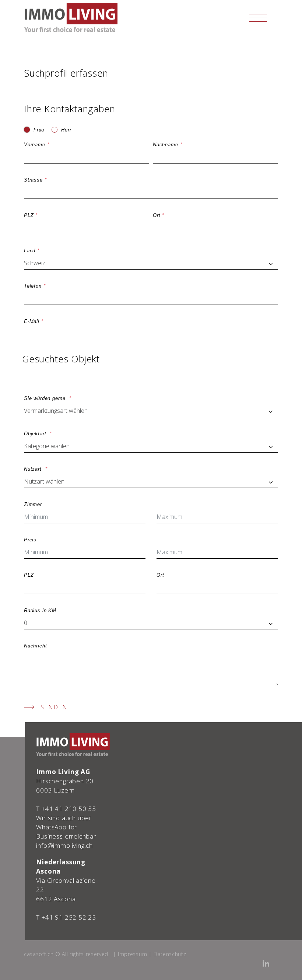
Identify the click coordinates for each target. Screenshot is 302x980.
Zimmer (33, 504)
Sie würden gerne (45, 398)
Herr (66, 130)
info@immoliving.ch (64, 845)
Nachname (165, 144)
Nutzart (33, 469)
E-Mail (31, 321)
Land (29, 250)
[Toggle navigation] (258, 17)
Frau (39, 130)
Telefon (33, 286)
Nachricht (35, 646)
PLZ (29, 215)
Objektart (36, 433)
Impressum (132, 954)
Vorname (34, 144)
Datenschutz (170, 954)
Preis (30, 539)
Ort (156, 215)
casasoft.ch (38, 954)
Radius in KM (40, 610)
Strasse (33, 180)
